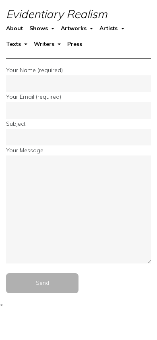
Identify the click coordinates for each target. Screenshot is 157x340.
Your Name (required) (34, 70)
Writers (45, 44)
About (14, 28)
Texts (14, 44)
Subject (15, 123)
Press (74, 44)
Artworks (74, 28)
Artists (109, 28)
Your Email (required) (33, 96)
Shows (39, 28)
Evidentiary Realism (56, 14)
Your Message (24, 150)
